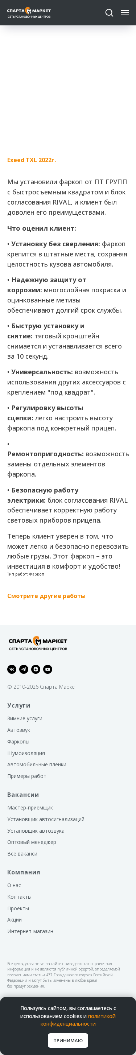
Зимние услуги (24, 718)
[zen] (35, 669)
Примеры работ (26, 775)
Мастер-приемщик (30, 807)
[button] (109, 12)
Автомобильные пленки (36, 764)
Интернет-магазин (30, 931)
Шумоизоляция (26, 753)
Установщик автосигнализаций (46, 819)
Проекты (18, 908)
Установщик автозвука (36, 830)
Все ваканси (22, 853)
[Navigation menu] (125, 12)
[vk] (11, 669)
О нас (14, 885)
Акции (14, 919)
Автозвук (18, 729)
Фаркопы (18, 741)
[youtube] (47, 669)
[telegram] (23, 669)
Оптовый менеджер (31, 841)
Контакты (19, 896)
